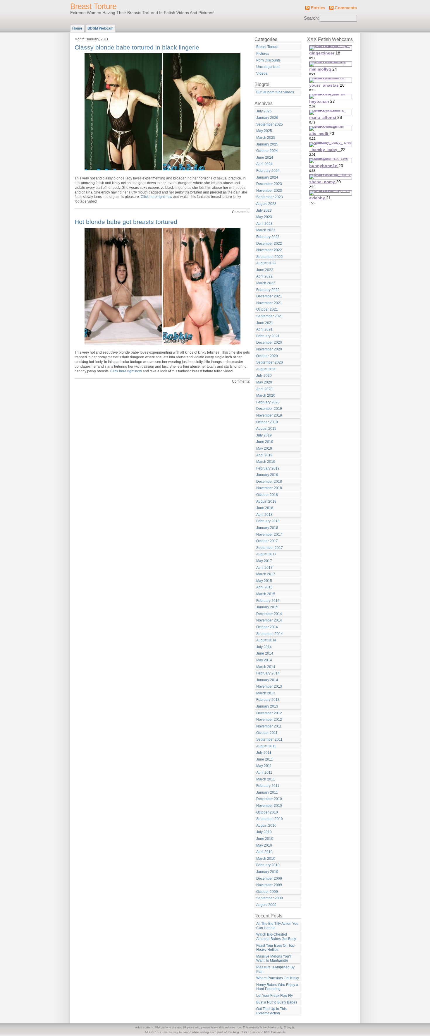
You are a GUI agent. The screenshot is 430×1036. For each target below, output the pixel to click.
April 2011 (264, 772)
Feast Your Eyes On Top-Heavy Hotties (275, 947)
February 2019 (268, 468)
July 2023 (264, 210)
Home (77, 28)
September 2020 (269, 362)
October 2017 (267, 541)
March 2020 (265, 395)
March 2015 (265, 594)
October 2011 (267, 733)
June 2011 (264, 759)
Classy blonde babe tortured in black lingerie (137, 47)
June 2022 (264, 270)
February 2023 (268, 237)
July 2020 (264, 376)
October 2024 (267, 151)
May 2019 (264, 448)
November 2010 (269, 806)
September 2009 (269, 898)
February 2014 (268, 673)
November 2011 (269, 726)
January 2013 (267, 706)
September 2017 (269, 548)
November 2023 (269, 191)
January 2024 (267, 177)
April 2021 (264, 329)
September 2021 (269, 316)
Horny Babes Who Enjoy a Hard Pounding (277, 987)
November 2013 (269, 686)
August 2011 (266, 746)
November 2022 (269, 250)
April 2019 (264, 455)
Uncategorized (268, 67)
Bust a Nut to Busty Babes (276, 1002)
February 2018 (268, 521)
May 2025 (264, 131)
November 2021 (269, 303)
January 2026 (267, 118)
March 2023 (265, 230)
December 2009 (269, 878)
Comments (346, 8)
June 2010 (264, 839)
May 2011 (264, 766)
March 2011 (265, 779)
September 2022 (269, 257)
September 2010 (269, 819)
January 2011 (267, 792)
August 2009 (266, 905)
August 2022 (266, 263)
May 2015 (264, 581)
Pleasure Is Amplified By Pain (275, 969)
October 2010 (267, 812)
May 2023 (264, 217)
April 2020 (264, 389)
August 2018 (266, 501)
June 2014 (264, 653)
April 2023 (264, 224)
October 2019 (267, 422)
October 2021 (267, 309)
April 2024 (264, 164)
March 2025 (265, 138)
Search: (311, 18)
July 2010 (264, 832)
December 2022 (269, 244)
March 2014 (265, 667)
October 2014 (267, 627)
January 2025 (267, 144)
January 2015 (267, 607)
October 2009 (267, 892)
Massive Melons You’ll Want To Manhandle (274, 958)
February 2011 (267, 786)
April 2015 (264, 587)
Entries (318, 8)
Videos (261, 73)
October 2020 (267, 356)
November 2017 (269, 534)
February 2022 (268, 290)
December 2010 (269, 799)
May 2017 (264, 561)
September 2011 (269, 739)
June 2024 (264, 157)
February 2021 (268, 336)
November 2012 (269, 720)
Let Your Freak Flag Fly (274, 996)
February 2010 (268, 865)
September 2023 (269, 197)
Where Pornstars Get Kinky (277, 978)
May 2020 (264, 382)
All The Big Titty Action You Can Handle (277, 926)
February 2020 (268, 402)
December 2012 (269, 713)
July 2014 (264, 647)
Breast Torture (93, 6)
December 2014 (269, 614)
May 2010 (264, 845)
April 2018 (264, 515)
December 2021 (269, 296)
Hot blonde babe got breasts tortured (126, 221)
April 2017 (264, 568)
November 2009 (269, 885)
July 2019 (264, 435)
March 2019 (265, 462)
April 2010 (264, 852)
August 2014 (266, 640)
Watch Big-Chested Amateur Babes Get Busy (276, 936)
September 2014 (269, 634)
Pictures (262, 54)
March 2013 (265, 693)
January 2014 (267, 680)
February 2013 (268, 700)
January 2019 (267, 475)
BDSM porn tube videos (275, 92)
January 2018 (267, 528)
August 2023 (266, 204)
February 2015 (268, 601)
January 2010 (267, 872)
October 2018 (267, 495)
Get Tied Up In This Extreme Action (271, 1011)
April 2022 (264, 276)
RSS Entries (249, 1032)
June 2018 (264, 508)
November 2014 (269, 620)
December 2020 (269, 342)
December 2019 (269, 409)
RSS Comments (274, 1032)
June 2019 (264, 442)
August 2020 (266, 369)
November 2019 (269, 415)
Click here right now (156, 197)
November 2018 (269, 488)
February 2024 (268, 171)
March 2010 (265, 859)
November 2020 (269, 349)
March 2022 (265, 283)
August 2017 (266, 554)
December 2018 (269, 482)
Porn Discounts (268, 60)
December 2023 (269, 184)
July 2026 (264, 111)
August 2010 (266, 825)
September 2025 (269, 124)
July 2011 (263, 753)
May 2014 (264, 660)
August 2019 (266, 429)
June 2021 (264, 323)
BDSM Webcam (100, 28)
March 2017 (265, 574)
